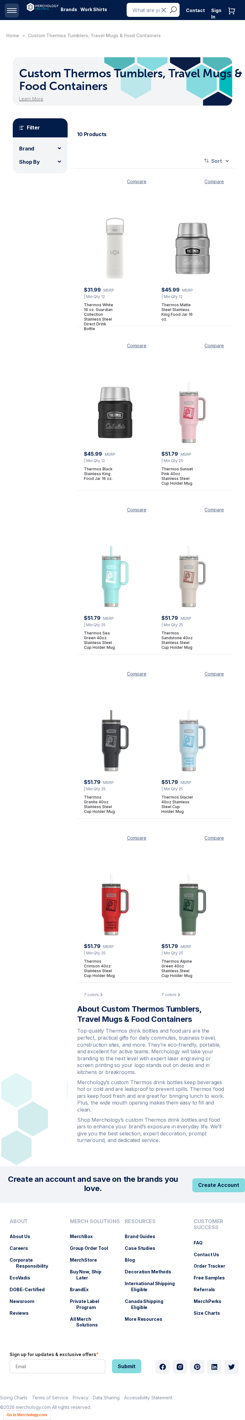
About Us (23, 1236)
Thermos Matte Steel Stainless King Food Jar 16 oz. (177, 312)
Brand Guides (143, 1236)
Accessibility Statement (148, 1397)
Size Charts (210, 1313)
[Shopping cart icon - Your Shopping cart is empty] (233, 17)
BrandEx (82, 1289)
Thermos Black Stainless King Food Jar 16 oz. (98, 474)
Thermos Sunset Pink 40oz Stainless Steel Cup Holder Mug (177, 476)
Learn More (31, 98)
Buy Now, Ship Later (88, 1274)
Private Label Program (87, 1304)
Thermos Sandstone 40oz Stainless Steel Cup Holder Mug (177, 640)
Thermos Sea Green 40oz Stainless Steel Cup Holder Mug (99, 640)
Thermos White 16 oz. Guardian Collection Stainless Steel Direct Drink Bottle (98, 316)
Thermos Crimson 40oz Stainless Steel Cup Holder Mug (99, 968)
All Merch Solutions (87, 1322)
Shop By (29, 162)
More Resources (146, 1319)
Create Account (218, 1185)
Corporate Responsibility (32, 1263)
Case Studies (143, 1248)
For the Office (106, 28)
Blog (133, 1260)
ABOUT (19, 1221)
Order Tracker (212, 1266)
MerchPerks (210, 1301)
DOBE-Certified (30, 1289)
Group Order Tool (92, 1248)
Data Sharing (106, 1397)
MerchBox (84, 1236)
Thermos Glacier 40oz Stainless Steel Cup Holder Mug (177, 804)
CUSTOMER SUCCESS (208, 1224)
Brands (69, 9)
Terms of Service (50, 1397)
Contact (195, 10)
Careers (22, 1248)
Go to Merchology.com (27, 1415)
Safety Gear (74, 28)
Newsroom (25, 1301)
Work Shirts (93, 9)
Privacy (80, 1397)
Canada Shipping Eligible (147, 1304)
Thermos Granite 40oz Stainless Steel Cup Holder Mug (99, 804)
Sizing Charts (13, 1397)
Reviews (22, 1313)
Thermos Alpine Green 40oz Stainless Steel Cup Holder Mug (176, 968)
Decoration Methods (151, 1271)
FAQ (201, 1242)
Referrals (207, 1289)
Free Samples (212, 1277)
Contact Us (209, 1254)
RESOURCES (140, 1221)
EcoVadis (23, 1277)
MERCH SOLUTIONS (95, 1221)
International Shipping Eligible (152, 1286)
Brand (26, 148)
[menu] (33, 1276)
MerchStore (86, 1260)
